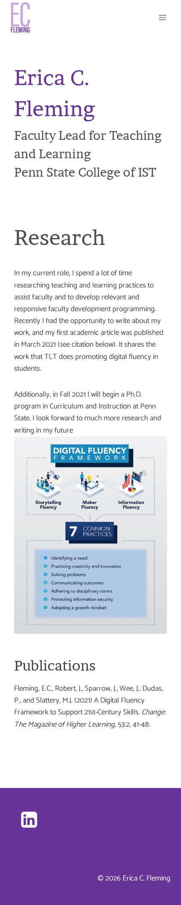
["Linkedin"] (29, 819)
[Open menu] (162, 17)
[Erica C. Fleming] (20, 17)
